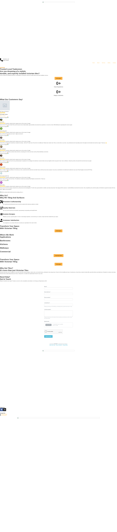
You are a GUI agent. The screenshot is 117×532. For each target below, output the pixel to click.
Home (93, 62)
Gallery (109, 62)
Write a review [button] (2, 115)
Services (103, 62)
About (98, 62)
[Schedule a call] (1, 59)
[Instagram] (4, 409)
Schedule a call (6, 58)
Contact (114, 62)
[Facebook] (1, 409)
